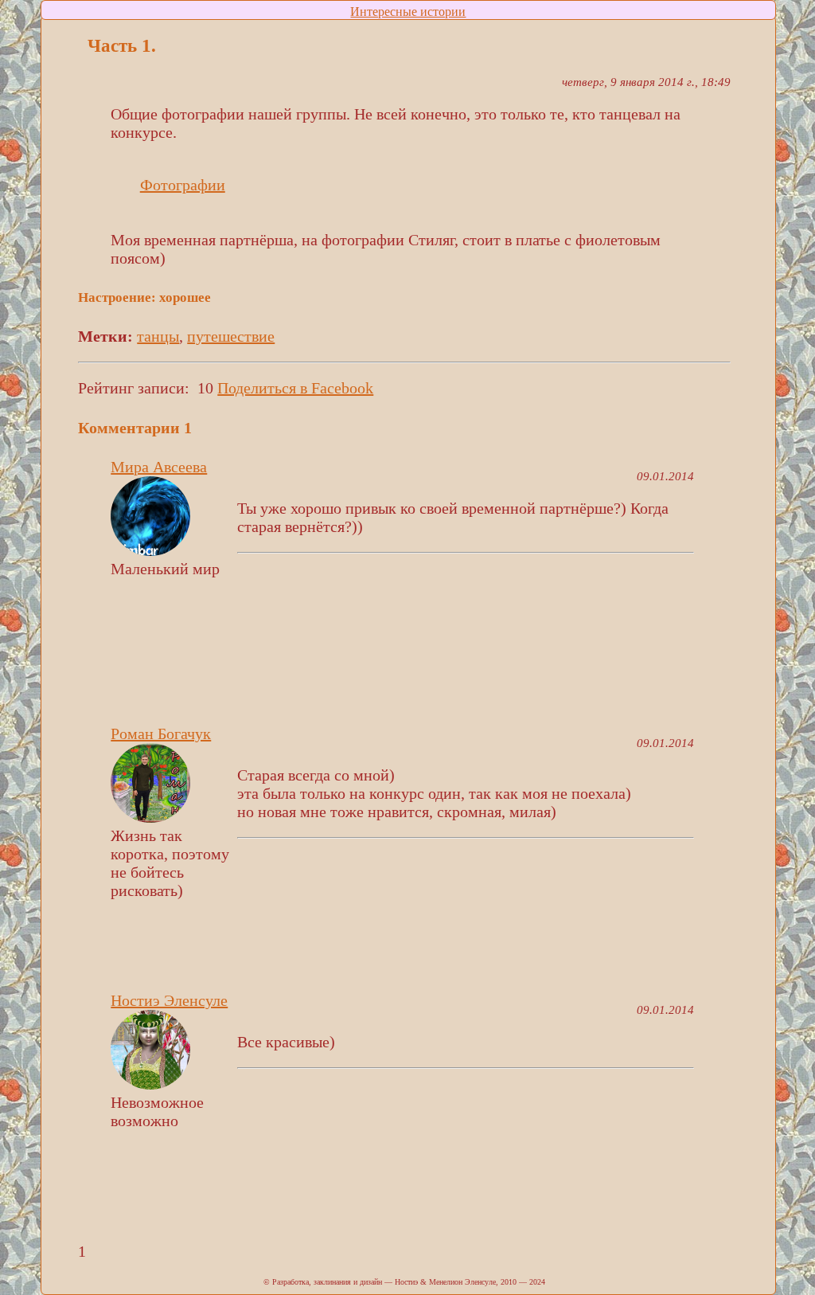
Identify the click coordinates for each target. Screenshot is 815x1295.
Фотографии (182, 185)
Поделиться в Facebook (295, 388)
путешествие (231, 336)
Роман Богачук (161, 733)
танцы (158, 336)
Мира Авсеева (159, 466)
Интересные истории (408, 11)
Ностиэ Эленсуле (169, 1000)
